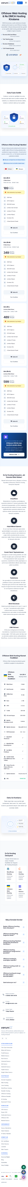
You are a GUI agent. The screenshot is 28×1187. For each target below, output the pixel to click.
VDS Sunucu (4, 1109)
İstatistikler (4, 1162)
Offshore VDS (5, 1117)
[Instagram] (2, 1038)
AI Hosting (4, 1099)
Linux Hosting (4, 1085)
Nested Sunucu (5, 1120)
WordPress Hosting (6, 1088)
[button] (23, 1167)
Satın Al (15, 228)
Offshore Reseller (6, 1096)
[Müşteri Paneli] (20, 2)
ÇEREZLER (4, 1182)
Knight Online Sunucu (6, 1072)
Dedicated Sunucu (6, 1115)
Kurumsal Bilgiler (5, 1157)
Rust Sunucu (4, 1058)
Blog (2, 1159)
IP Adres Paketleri (6, 1133)
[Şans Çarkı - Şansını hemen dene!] (23, 1172)
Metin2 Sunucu (5, 1055)
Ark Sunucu (4, 1064)
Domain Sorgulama (6, 1080)
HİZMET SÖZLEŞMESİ (6, 1179)
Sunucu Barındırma (6, 1128)
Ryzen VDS (4, 1112)
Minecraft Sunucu (6, 1050)
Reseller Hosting (5, 1091)
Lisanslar (3, 1146)
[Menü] (26, 2)
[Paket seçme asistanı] (23, 1177)
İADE (20, 1179)
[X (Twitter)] (6, 1038)
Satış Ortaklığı (4, 1165)
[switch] (13, 3)
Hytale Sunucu (5, 1069)
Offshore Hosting (5, 1093)
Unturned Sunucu (5, 1061)
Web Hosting (4, 1082)
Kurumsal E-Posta (6, 1102)
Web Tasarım (4, 1149)
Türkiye (10, 169)
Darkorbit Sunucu (5, 1067)
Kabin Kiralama (5, 1131)
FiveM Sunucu (5, 1053)
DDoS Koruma (5, 1144)
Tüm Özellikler (14, 232)
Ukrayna (21, 169)
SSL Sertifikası (5, 1141)
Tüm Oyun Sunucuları (6, 1047)
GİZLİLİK (16, 1179)
